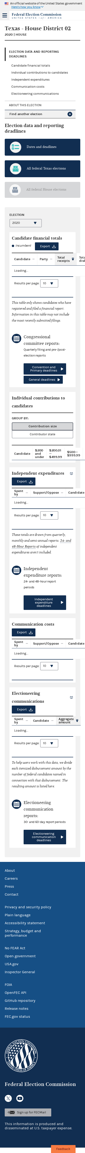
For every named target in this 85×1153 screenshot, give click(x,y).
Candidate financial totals (30, 66)
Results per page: (27, 283)
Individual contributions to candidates (39, 73)
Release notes (16, 1009)
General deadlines (42, 380)
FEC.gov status (17, 1016)
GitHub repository (20, 1001)
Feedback (63, 1149)
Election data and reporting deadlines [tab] (34, 54)
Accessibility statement (25, 923)
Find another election (25, 114)
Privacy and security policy (28, 907)
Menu (4, 15)
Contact (11, 894)
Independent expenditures (30, 80)
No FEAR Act (15, 948)
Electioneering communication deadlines (44, 837)
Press (9, 886)
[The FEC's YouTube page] (19, 1098)
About (10, 870)
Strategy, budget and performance (23, 933)
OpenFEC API (15, 993)
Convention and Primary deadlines (43, 368)
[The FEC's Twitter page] (8, 1098)
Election (16, 215)
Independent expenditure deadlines (43, 602)
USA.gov (11, 964)
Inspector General (20, 972)
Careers (11, 878)
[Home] (36, 15)
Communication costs (27, 87)
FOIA (8, 985)
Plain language (17, 915)
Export (45, 246)
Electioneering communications (35, 94)
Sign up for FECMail (31, 1112)
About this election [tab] (25, 105)
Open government (20, 956)
